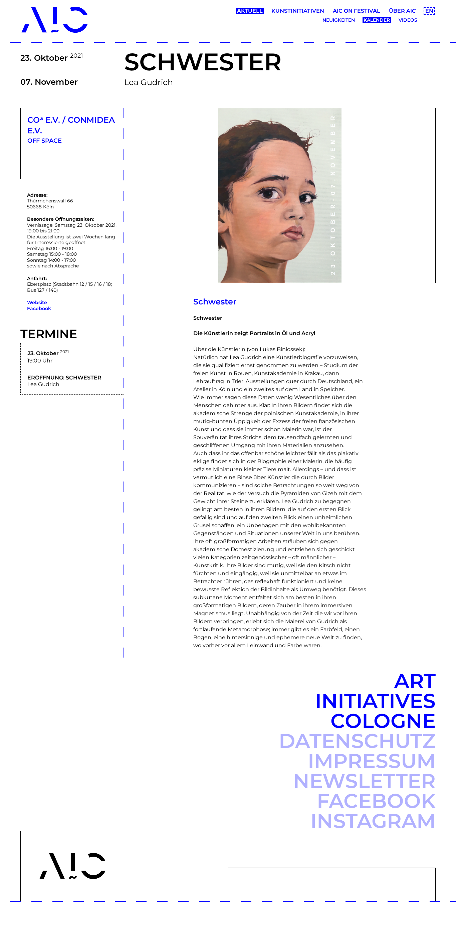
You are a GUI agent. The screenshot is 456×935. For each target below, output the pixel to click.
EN (429, 11)
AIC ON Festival (356, 11)
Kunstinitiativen (297, 11)
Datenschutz (357, 741)
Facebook (39, 308)
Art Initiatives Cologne (375, 701)
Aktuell (250, 11)
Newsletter (364, 781)
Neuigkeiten (338, 20)
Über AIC (402, 11)
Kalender (377, 20)
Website (37, 302)
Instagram (373, 821)
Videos (408, 20)
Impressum (372, 761)
